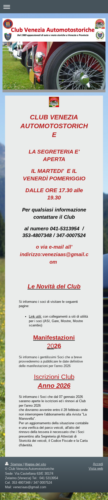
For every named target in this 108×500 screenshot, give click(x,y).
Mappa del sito (35, 464)
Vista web (96, 468)
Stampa (16, 464)
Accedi (98, 464)
